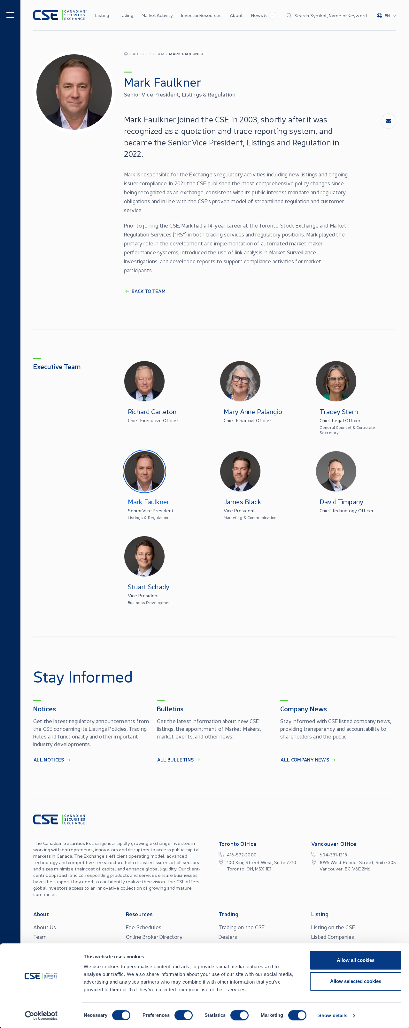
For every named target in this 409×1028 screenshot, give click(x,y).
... (272, 15)
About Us (44, 927)
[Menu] (10, 15)
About (236, 15)
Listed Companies (332, 936)
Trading (125, 15)
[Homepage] (126, 53)
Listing (102, 15)
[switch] (183, 1015)
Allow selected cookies (355, 981)
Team (158, 53)
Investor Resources (201, 15)
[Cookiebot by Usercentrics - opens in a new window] (41, 1015)
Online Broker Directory (154, 936)
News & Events (267, 15)
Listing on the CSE (333, 927)
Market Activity (157, 15)
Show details (332, 1015)
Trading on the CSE (242, 927)
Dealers (228, 936)
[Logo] (60, 15)
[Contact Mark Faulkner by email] (388, 121)
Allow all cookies (355, 960)
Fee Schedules (143, 927)
